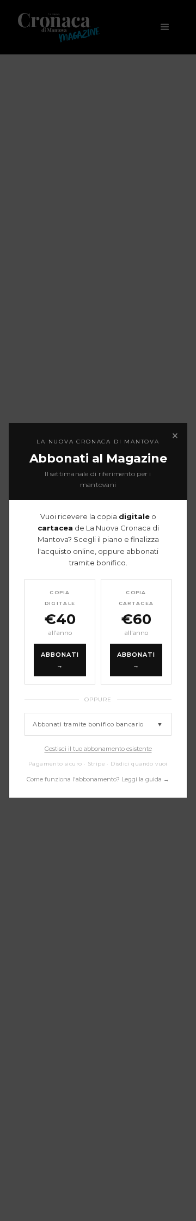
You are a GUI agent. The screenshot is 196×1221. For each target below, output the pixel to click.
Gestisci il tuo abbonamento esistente (98, 749)
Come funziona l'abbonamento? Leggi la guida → (98, 779)
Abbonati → (60, 660)
